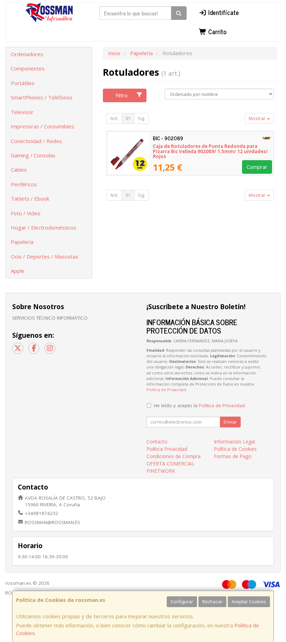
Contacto (156, 441)
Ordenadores (27, 54)
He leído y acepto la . (200, 405)
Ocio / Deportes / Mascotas (44, 256)
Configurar (182, 601)
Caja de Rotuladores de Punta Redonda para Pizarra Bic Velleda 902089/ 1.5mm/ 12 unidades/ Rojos (210, 151)
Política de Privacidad (166, 389)
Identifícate (222, 12)
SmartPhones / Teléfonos (42, 97)
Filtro (121, 95)
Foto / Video (25, 213)
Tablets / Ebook (30, 198)
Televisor (22, 112)
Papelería (22, 241)
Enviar (230, 422)
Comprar (257, 166)
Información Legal (234, 441)
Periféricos (24, 184)
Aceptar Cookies (249, 601)
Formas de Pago (232, 456)
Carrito (216, 31)
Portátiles (23, 83)
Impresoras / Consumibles (42, 126)
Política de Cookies (235, 449)
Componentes (28, 68)
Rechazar (212, 601)
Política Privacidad (166, 449)
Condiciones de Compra (173, 456)
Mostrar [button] (257, 118)
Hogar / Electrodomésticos (43, 227)
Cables (19, 169)
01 (128, 118)
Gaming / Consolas (33, 155)
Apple (17, 270)
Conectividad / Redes (36, 140)
